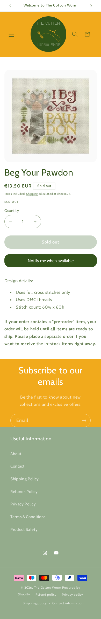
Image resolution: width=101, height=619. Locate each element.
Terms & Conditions (28, 516)
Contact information (68, 603)
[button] (11, 34)
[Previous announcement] (10, 5)
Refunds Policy (24, 491)
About (15, 453)
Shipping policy (35, 603)
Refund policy (45, 594)
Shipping (32, 194)
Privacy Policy (23, 504)
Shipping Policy (24, 478)
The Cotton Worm (48, 587)
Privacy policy (72, 594)
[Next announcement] (91, 5)
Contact (17, 466)
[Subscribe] (84, 420)
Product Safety (24, 529)
